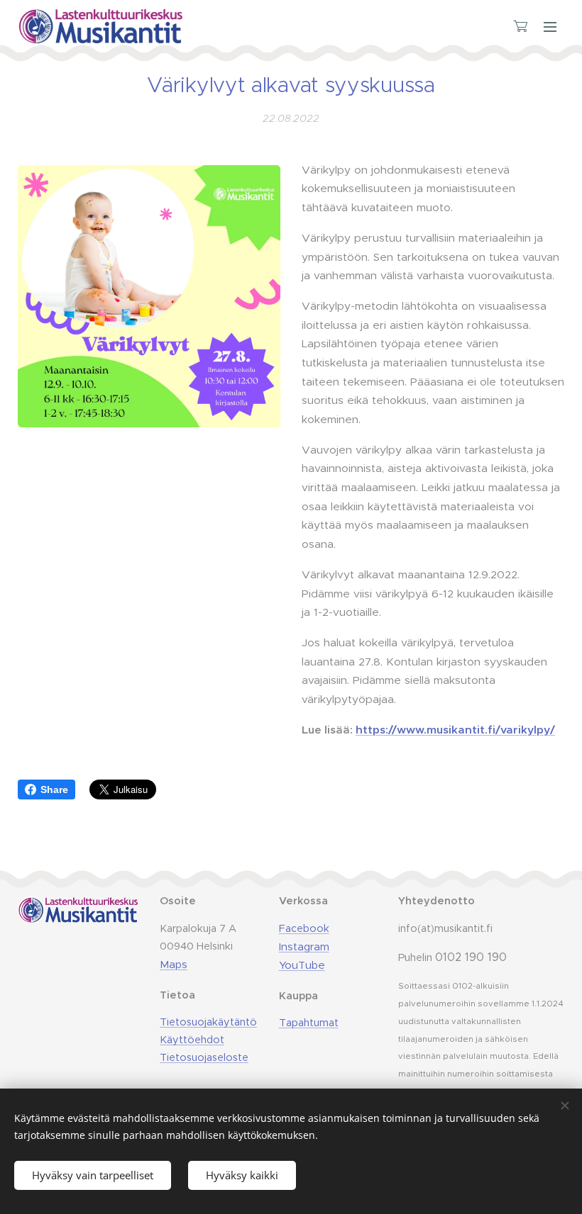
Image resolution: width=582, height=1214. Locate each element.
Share (54, 789)
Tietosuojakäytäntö (208, 1022)
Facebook (304, 928)
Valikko (550, 26)
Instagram (304, 946)
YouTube (302, 965)
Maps (173, 964)
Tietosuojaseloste (204, 1057)
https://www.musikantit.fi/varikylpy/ (455, 729)
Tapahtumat (309, 1022)
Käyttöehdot (192, 1039)
